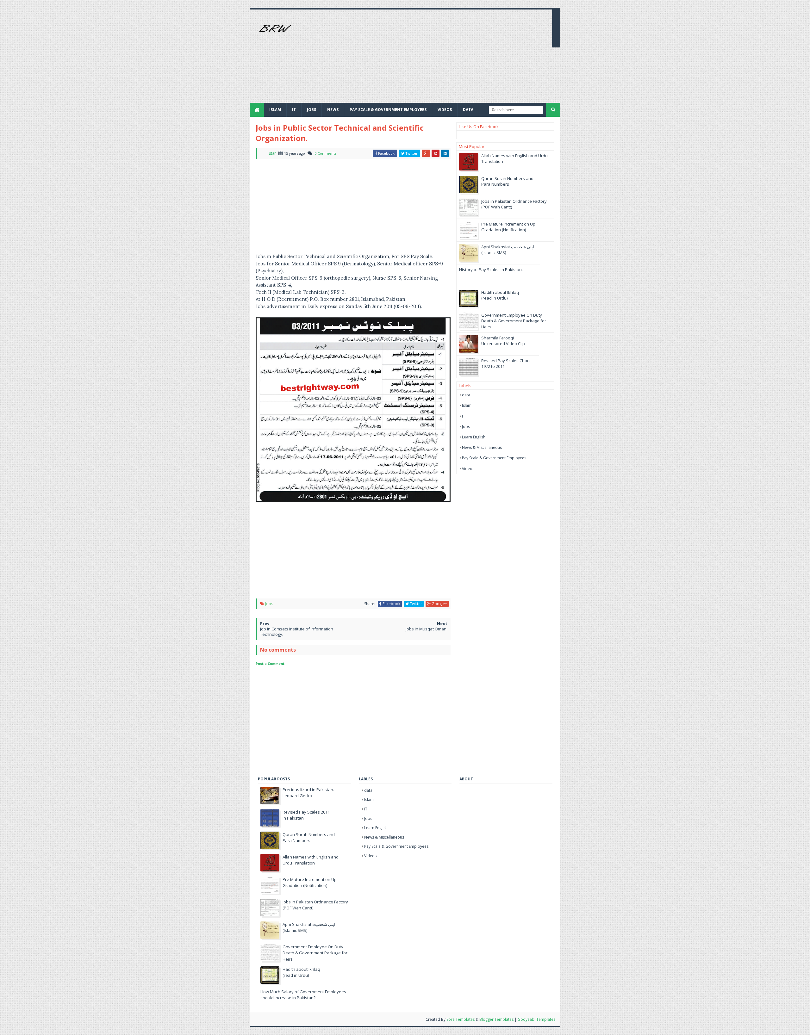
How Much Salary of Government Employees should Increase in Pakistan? (303, 995)
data (466, 395)
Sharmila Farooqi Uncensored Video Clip (503, 340)
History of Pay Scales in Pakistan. (491, 269)
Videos (445, 109)
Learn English (473, 437)
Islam (275, 109)
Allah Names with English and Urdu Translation (311, 860)
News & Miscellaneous (482, 447)
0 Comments (325, 153)
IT (294, 109)
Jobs (269, 603)
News (333, 109)
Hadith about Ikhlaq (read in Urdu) (500, 295)
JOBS (311, 109)
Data (468, 109)
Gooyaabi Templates (536, 1019)
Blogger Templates (496, 1019)
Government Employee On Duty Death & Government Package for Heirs (513, 320)
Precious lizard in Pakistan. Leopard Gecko (308, 793)
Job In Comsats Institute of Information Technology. (296, 631)
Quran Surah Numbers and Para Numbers (507, 181)
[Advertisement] (432, 58)
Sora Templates (460, 1019)
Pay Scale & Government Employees (388, 109)
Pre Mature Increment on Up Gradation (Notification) (508, 226)
